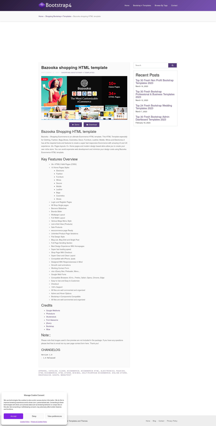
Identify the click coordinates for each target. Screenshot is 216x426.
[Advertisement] (108, 41)
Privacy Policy (172, 421)
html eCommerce (48, 373)
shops (56, 375)
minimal (77, 373)
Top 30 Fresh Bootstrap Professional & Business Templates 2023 (155, 94)
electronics (108, 371)
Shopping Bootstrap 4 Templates (58, 16)
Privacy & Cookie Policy (39, 422)
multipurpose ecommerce (96, 373)
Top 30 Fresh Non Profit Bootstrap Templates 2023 (155, 81)
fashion (120, 371)
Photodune (50, 313)
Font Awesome (52, 320)
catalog (53, 371)
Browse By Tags (161, 5)
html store (64, 373)
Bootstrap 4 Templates (142, 5)
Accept (13, 416)
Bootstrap (50, 326)
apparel (43, 371)
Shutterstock (51, 316)
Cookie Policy (25, 422)
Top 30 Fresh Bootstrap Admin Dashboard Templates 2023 (152, 118)
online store (119, 373)
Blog (154, 421)
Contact (174, 5)
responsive (45, 375)
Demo (76, 124)
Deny (34, 416)
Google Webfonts (53, 310)
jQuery (49, 323)
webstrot (66, 375)
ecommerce (73, 371)
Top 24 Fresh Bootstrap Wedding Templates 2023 (154, 107)
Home (127, 5)
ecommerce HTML (90, 371)
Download (92, 124)
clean (62, 371)
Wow (48, 329)
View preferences (55, 416)
